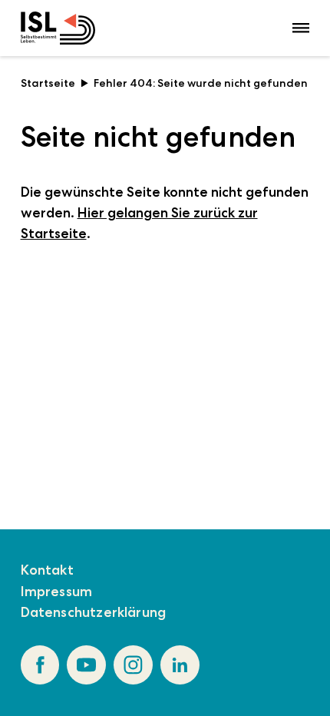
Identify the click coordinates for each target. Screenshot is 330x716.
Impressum (57, 591)
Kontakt (47, 570)
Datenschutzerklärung (94, 612)
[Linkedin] (180, 665)
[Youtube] (86, 665)
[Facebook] (40, 665)
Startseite (48, 83)
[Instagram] (133, 665)
